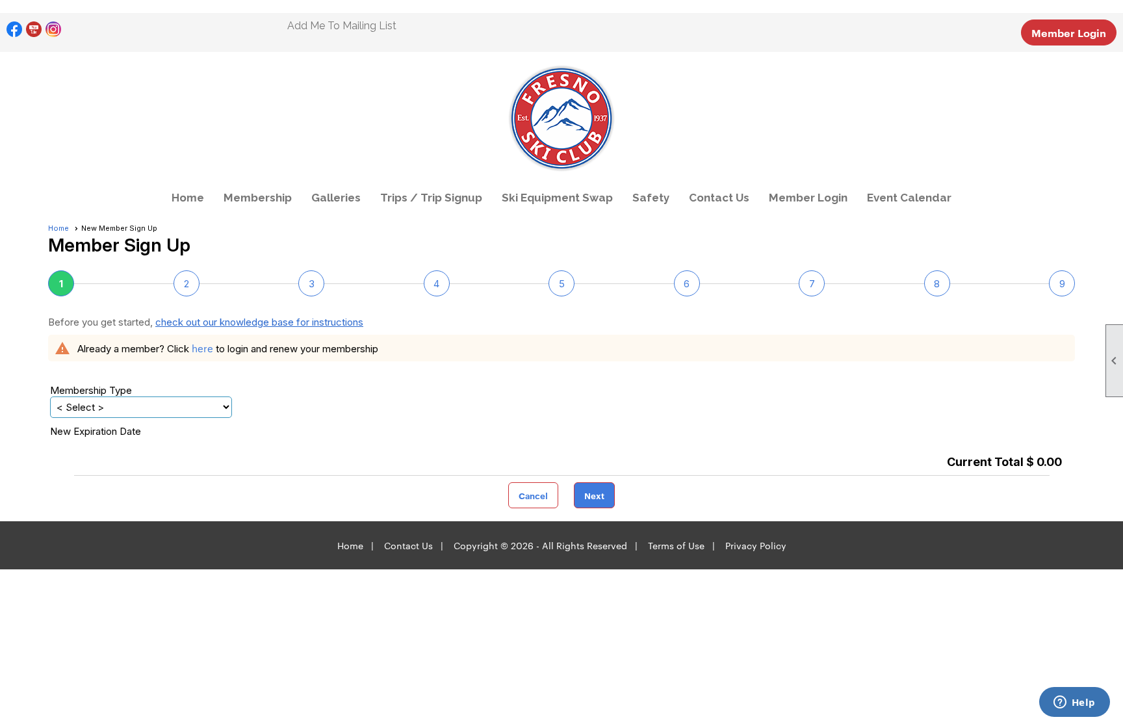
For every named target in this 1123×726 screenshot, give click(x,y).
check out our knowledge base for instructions (259, 322)
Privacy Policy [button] (755, 545)
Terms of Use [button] (676, 545)
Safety (650, 197)
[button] (533, 495)
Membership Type (91, 390)
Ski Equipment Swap (557, 197)
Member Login (1068, 32)
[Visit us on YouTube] (34, 29)
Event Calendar (909, 197)
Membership (258, 197)
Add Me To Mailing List (341, 25)
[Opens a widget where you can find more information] (1074, 703)
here (202, 348)
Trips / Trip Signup (431, 197)
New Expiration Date (95, 431)
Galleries (336, 197)
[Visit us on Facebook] (14, 29)
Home (188, 197)
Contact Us (719, 197)
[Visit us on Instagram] (53, 29)
